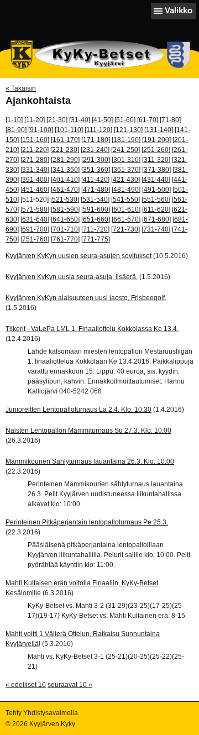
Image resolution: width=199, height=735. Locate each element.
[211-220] (34, 150)
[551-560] (156, 199)
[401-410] (65, 179)
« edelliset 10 (26, 685)
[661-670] (126, 219)
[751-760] (34, 239)
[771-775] (95, 239)
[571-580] (34, 209)
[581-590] (65, 209)
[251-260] (156, 150)
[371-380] (156, 170)
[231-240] (95, 150)
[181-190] (126, 140)
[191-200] (156, 140)
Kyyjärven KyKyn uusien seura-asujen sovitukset (78, 256)
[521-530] (64, 199)
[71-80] (170, 120)
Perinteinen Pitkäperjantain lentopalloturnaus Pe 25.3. (87, 522)
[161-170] (65, 140)
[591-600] (95, 209)
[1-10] (14, 120)
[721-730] (125, 229)
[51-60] (124, 120)
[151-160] (34, 140)
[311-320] (156, 160)
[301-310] (126, 160)
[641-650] (65, 219)
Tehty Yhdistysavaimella (42, 713)
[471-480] (95, 189)
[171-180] (95, 140)
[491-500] (156, 189)
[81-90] (16, 130)
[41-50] (102, 120)
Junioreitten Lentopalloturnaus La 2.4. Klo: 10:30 (78, 409)
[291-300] (95, 160)
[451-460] (34, 189)
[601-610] (126, 209)
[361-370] (126, 170)
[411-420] (95, 179)
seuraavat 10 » (70, 685)
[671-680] (156, 219)
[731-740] (156, 229)
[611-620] (156, 209)
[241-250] (125, 150)
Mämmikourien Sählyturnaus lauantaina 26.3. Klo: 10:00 (90, 461)
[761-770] (65, 239)
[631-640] (34, 219)
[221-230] (64, 150)
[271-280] (34, 160)
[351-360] (95, 170)
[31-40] (79, 120)
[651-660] (95, 219)
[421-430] (125, 179)
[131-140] (158, 130)
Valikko (178, 10)
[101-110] (69, 130)
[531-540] (95, 199)
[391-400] (34, 179)
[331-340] (34, 170)
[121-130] (128, 130)
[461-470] (65, 189)
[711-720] (95, 229)
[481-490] (126, 189)
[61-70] (147, 120)
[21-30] (56, 120)
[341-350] (65, 170)
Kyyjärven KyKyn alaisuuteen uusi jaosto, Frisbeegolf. (86, 298)
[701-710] (65, 229)
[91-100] (40, 130)
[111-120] (98, 130)
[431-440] (156, 179)
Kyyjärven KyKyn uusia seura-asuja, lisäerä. (72, 277)
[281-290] (65, 160)
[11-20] (34, 120)
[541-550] (125, 199)
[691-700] (34, 229)
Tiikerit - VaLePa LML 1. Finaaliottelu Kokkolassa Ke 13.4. (92, 329)
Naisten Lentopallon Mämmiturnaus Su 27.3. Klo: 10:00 (88, 430)
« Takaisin (21, 88)
